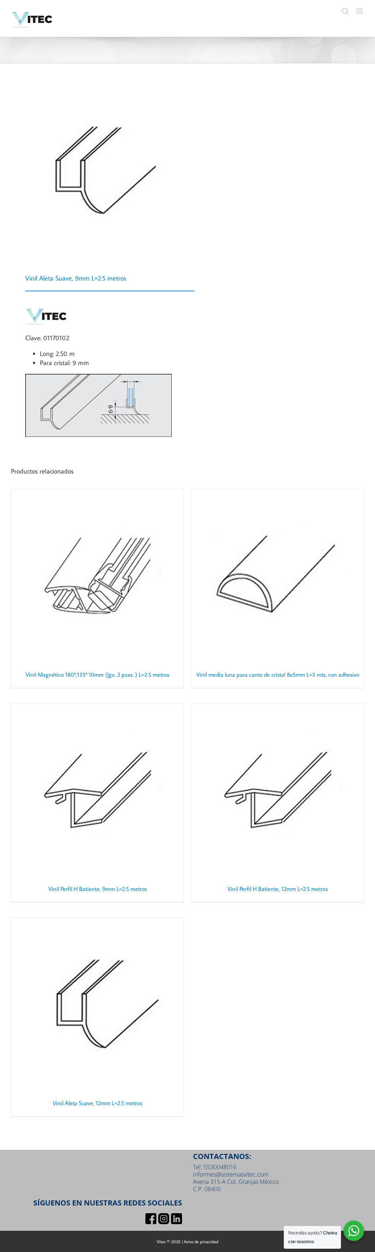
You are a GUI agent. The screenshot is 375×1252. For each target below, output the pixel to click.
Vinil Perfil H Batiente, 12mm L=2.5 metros (277, 888)
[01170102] (96, 170)
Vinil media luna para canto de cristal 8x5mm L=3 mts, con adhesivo (277, 674)
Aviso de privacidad (201, 1241)
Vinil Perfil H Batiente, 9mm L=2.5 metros (97, 888)
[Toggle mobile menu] (360, 11)
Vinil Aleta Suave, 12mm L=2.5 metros (97, 1103)
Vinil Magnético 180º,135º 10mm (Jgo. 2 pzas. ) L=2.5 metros (97, 674)
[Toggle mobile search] (345, 11)
